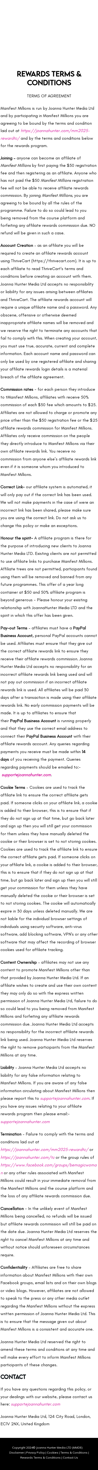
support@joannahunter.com (64, 1098)
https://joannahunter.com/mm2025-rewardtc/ (44, 1149)
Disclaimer (16, 1452)
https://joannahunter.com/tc (27, 1157)
